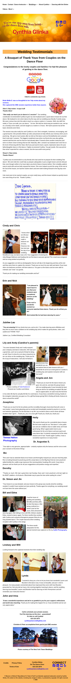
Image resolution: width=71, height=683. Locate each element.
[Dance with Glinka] (26, 28)
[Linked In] (61, 23)
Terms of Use (14, 666)
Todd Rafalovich (24, 387)
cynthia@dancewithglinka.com (37, 669)
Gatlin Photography (60, 530)
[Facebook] (57, 23)
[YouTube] (64, 23)
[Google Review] (61, 26)
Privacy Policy (17, 663)
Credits (6, 663)
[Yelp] (57, 26)
